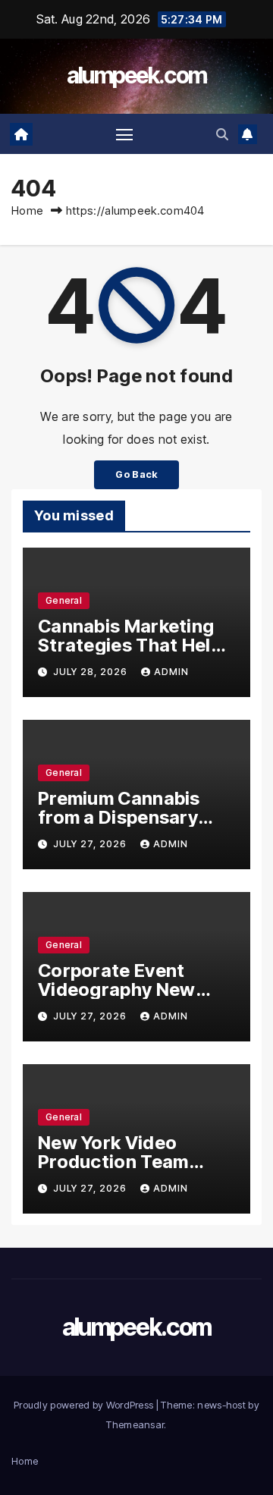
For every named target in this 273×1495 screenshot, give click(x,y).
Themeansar (135, 1424)
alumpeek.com (137, 75)
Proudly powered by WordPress (85, 1405)
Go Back (136, 474)
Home (27, 210)
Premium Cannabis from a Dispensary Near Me (119, 817)
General (64, 600)
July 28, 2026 (91, 671)
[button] (222, 134)
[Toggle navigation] (124, 134)
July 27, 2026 (91, 844)
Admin (171, 671)
